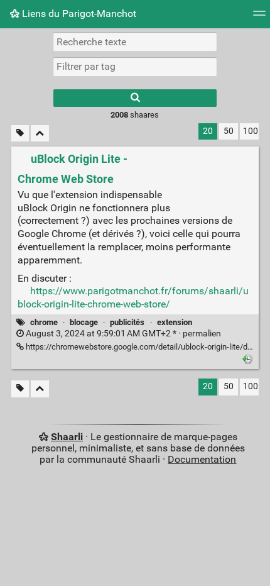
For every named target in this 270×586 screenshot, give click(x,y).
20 (208, 131)
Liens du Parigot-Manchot (77, 13)
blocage (84, 322)
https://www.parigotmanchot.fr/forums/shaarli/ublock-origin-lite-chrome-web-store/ (133, 297)
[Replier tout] (40, 133)
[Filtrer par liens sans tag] (20, 133)
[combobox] (135, 66)
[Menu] (259, 17)
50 (229, 131)
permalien (122, 333)
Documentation (202, 459)
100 (250, 131)
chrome (44, 322)
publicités (127, 322)
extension (174, 322)
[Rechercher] (135, 98)
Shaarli (67, 437)
